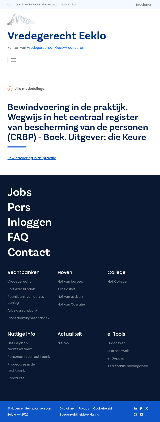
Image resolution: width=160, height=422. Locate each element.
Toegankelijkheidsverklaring (79, 414)
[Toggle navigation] (13, 60)
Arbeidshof (66, 289)
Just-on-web (118, 350)
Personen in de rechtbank (29, 356)
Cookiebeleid (102, 408)
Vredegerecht (19, 281)
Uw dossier (116, 343)
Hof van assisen (70, 296)
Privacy (84, 408)
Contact (29, 252)
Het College (117, 281)
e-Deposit (116, 358)
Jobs (20, 192)
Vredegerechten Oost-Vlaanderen (55, 47)
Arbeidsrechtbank (23, 310)
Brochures (144, 5)
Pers (19, 207)
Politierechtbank (21, 289)
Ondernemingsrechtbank (28, 318)
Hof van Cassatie (71, 304)
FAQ (18, 237)
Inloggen (30, 222)
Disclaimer (67, 408)
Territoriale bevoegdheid (128, 366)
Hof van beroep (70, 281)
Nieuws (63, 343)
